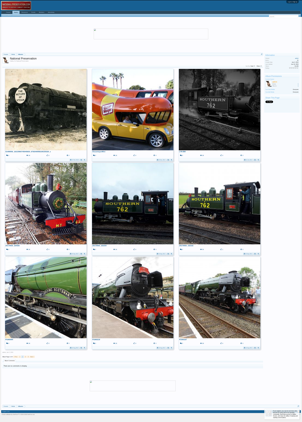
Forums (8, 12)
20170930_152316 (186, 246)
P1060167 (183, 339)
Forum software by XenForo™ (18, 414)
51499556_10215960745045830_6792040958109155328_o (28, 152)
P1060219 (96, 339)
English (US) (6, 411)
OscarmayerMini (98, 152)
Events (33, 12)
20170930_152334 (99, 246)
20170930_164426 (12, 246)
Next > (32, 356)
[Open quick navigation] (261, 54)
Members (41, 12)
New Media (17, 15)
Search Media (7, 15)
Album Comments (10, 360)
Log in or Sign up (292, 1)
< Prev (15, 356)
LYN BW (182, 152)
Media (16, 12)
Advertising (51, 12)
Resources (24, 12)
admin (4, 352)
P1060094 (9, 339)
